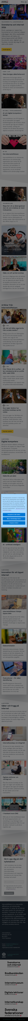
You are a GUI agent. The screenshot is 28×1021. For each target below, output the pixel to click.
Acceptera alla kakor (14, 514)
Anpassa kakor (13, 523)
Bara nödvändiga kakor (14, 518)
